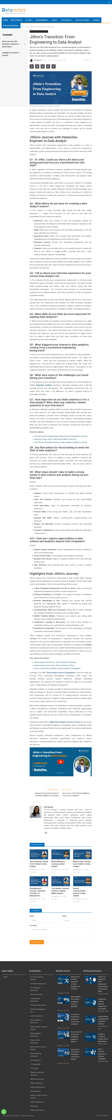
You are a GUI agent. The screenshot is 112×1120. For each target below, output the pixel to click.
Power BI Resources (38, 1087)
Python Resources (37, 1102)
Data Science (16, 20)
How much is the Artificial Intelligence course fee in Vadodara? (75, 1019)
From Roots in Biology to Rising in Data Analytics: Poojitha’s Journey (60, 442)
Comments (35, 911)
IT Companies (35, 1064)
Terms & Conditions (102, 1115)
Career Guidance (37, 1016)
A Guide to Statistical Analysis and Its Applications (103, 1039)
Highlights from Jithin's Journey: (10, 54)
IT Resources (66, 20)
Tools (54, 20)
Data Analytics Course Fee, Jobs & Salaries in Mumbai (55, 662)
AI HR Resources (36, 994)
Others (96, 20)
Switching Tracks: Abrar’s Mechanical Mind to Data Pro (55, 439)
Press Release (36, 1091)
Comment (33, 925)
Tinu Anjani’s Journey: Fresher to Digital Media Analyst (60, 890)
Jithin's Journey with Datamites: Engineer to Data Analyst (13, 44)
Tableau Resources (37, 1110)
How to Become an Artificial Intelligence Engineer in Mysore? (76, 1036)
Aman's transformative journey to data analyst (79, 892)
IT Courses (34, 1068)
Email (64, 916)
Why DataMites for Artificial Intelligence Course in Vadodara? (76, 1001)
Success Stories (82, 20)
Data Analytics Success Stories (15, 27)
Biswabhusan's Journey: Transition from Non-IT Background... (37, 892)
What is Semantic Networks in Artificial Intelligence (103, 1055)
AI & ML (28, 20)
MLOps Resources (37, 1079)
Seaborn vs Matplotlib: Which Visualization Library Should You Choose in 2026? (103, 985)
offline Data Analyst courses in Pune (64, 722)
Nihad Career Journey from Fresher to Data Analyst (81, 863)
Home (5, 20)
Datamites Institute (44, 385)
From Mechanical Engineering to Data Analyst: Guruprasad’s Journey (60, 436)
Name (32, 916)
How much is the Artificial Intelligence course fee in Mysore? (75, 1054)
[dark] (109, 2)
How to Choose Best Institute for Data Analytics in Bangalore (57, 668)
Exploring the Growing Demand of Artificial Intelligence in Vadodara (47, 794)
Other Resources (37, 1083)
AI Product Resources (38, 1005)
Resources (34, 1106)
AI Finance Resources (38, 984)
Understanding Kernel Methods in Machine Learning (103, 1023)
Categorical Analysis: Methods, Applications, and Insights (103, 1005)
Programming (42, 20)
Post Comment (37, 942)
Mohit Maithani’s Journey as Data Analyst (58, 863)
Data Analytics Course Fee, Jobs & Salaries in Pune (54, 665)
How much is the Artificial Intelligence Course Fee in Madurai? (76, 794)
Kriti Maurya (38, 60)
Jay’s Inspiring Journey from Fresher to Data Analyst (39, 863)
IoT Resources (36, 1060)
